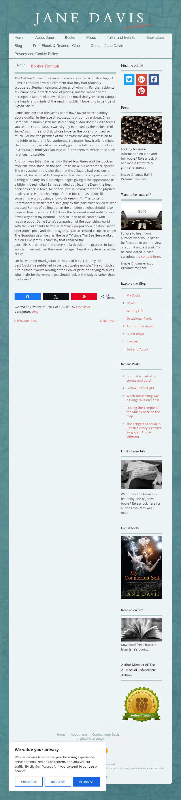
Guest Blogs (135, 334)
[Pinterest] (141, 91)
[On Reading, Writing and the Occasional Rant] (90, 19)
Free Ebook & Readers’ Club (56, 46)
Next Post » (108, 321)
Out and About (137, 349)
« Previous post (26, 321)
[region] (57, 766)
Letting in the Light (140, 388)
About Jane (44, 37)
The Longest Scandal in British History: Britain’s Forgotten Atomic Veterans (143, 430)
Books (70, 37)
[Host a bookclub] (141, 474)
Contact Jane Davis (107, 46)
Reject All (58, 781)
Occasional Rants (139, 318)
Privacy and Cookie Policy (36, 54)
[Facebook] (154, 79)
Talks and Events (121, 37)
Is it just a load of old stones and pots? (141, 378)
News (130, 303)
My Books (133, 295)
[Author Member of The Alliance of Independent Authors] (141, 704)
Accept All (86, 781)
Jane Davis (83, 307)
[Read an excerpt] (141, 640)
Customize (29, 781)
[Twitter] (129, 79)
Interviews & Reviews (88, 739)
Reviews (132, 341)
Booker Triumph (45, 66)
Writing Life (134, 311)
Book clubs (155, 37)
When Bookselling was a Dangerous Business (142, 398)
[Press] (141, 130)
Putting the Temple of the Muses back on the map (143, 412)
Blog (18, 46)
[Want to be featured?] (141, 229)
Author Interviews (139, 326)
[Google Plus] (141, 79)
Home (19, 37)
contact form (150, 256)
